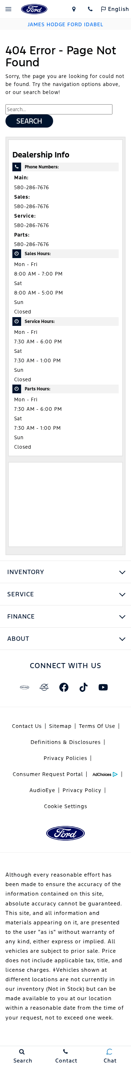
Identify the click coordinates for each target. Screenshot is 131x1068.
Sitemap (60, 726)
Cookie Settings (65, 806)
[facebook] (64, 687)
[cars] (24, 687)
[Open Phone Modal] (90, 9)
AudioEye (42, 790)
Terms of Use (97, 726)
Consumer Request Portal (48, 774)
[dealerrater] (44, 687)
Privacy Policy (82, 790)
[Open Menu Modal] (8, 9)
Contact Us (27, 726)
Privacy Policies (65, 758)
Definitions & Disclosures (66, 742)
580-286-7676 (31, 187)
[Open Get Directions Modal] (74, 9)
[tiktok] (83, 687)
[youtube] (103, 687)
